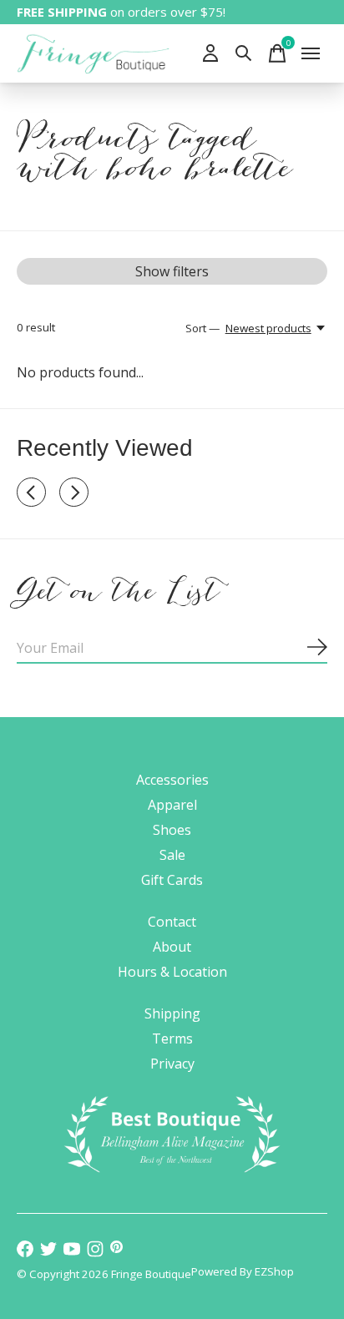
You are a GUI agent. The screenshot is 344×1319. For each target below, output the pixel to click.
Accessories (172, 780)
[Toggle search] (244, 53)
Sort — (202, 328)
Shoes (172, 830)
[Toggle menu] (310, 53)
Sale (172, 855)
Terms (172, 1038)
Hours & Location (172, 972)
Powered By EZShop (242, 1271)
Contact (172, 921)
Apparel (172, 805)
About (172, 946)
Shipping (172, 1013)
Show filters (172, 271)
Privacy (172, 1063)
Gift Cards (172, 880)
